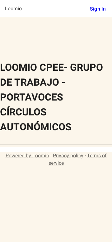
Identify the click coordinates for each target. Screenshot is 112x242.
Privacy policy (68, 156)
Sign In (98, 9)
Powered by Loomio (27, 156)
